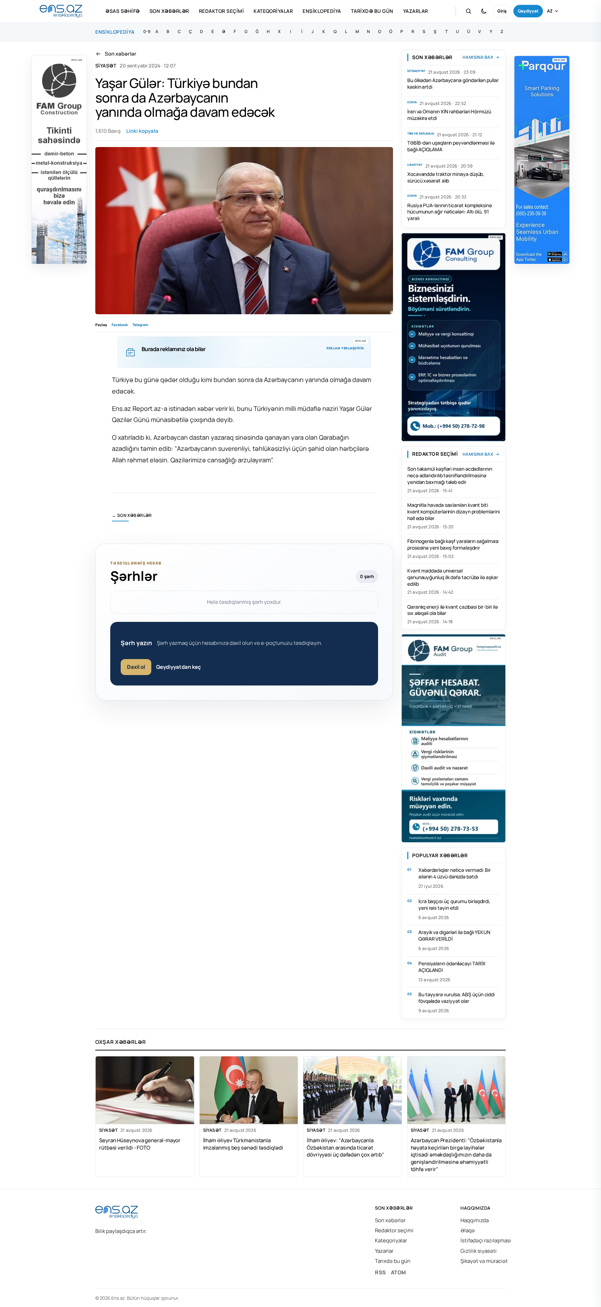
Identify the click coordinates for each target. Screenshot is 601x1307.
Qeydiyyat (528, 11)
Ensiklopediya (322, 11)
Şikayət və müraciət (484, 1261)
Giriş (502, 11)
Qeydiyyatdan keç (178, 667)
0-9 (146, 31)
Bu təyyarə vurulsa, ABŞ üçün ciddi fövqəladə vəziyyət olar (456, 997)
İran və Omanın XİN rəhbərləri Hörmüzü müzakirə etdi (449, 114)
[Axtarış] (468, 11)
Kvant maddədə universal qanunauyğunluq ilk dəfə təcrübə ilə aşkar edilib (452, 577)
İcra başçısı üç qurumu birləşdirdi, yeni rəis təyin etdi (454, 904)
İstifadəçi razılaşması (485, 1240)
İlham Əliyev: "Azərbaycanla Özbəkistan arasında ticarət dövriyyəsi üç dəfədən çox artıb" (345, 1147)
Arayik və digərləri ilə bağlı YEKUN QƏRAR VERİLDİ (454, 935)
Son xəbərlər (169, 11)
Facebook (120, 324)
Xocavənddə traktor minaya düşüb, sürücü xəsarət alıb (445, 177)
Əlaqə (467, 1230)
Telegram (140, 324)
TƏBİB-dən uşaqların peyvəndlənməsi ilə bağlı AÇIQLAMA (451, 146)
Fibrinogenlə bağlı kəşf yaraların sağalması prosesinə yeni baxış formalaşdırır (452, 544)
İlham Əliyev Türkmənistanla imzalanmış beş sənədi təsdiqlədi (243, 1144)
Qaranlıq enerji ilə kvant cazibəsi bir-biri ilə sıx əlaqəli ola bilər (452, 610)
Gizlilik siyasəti (478, 1251)
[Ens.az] (61, 11)
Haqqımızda (474, 1220)
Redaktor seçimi (221, 11)
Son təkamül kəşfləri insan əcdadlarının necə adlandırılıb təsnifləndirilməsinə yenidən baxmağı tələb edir (449, 475)
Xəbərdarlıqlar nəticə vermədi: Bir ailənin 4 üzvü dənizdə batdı (454, 873)
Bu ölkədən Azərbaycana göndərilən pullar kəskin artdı (453, 83)
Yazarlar (415, 11)
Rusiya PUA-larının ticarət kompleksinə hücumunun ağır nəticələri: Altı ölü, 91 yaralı (449, 212)
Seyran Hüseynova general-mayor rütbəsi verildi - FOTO (140, 1144)
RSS (380, 1272)
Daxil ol (136, 667)
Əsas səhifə (122, 11)
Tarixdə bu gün (372, 11)
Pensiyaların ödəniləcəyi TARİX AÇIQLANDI (451, 966)
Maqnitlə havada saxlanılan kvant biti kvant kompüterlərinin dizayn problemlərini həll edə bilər (453, 511)
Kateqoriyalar (273, 11)
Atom (398, 1272)
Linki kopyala (142, 131)
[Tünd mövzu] (484, 11)
